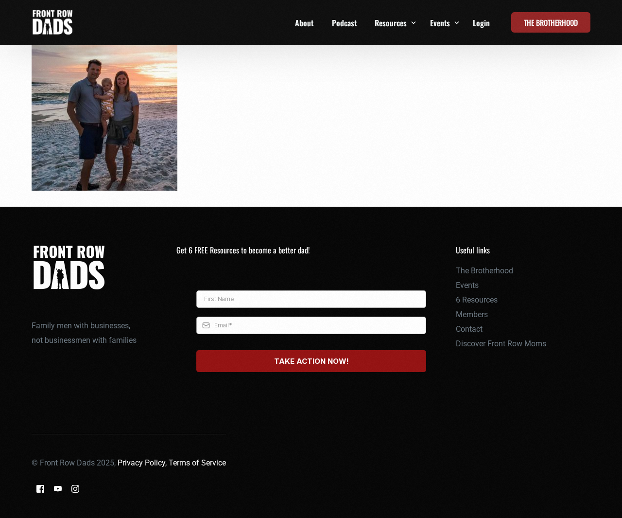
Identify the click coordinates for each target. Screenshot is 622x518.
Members (472, 314)
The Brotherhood (484, 270)
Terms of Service (197, 462)
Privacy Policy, (143, 462)
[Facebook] (40, 488)
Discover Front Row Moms (501, 343)
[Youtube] (58, 488)
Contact (469, 329)
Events (467, 285)
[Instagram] (75, 488)
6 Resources (477, 299)
